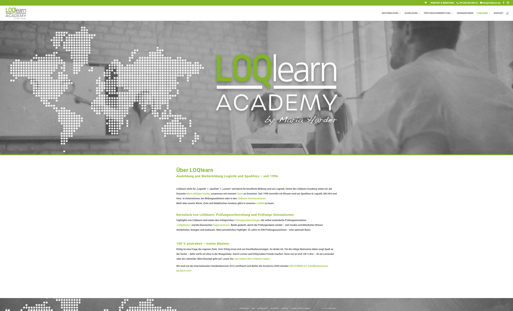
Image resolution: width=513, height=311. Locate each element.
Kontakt (285, 309)
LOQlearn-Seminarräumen (251, 198)
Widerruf (275, 309)
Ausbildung (411, 13)
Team (240, 193)
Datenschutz (262, 309)
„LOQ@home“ (183, 225)
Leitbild (260, 203)
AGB (253, 309)
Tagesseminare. (221, 225)
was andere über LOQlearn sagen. (252, 258)
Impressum (244, 309)
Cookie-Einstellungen (300, 309)
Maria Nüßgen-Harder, (198, 193)
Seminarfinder (465, 13)
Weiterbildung (390, 13)
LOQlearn (482, 13)
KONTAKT (498, 13)
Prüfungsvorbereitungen (247, 220)
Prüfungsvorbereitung (437, 13)
